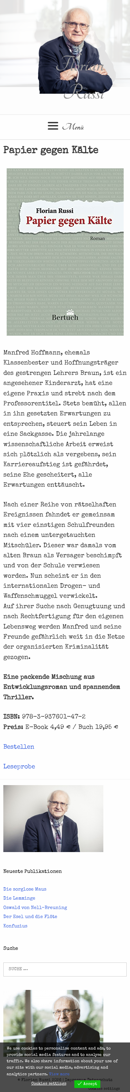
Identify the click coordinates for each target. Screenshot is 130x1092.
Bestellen (18, 747)
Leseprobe (19, 767)
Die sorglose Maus (24, 889)
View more (59, 1075)
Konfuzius (15, 926)
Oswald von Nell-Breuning (35, 908)
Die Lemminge (19, 898)
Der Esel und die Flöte (30, 917)
